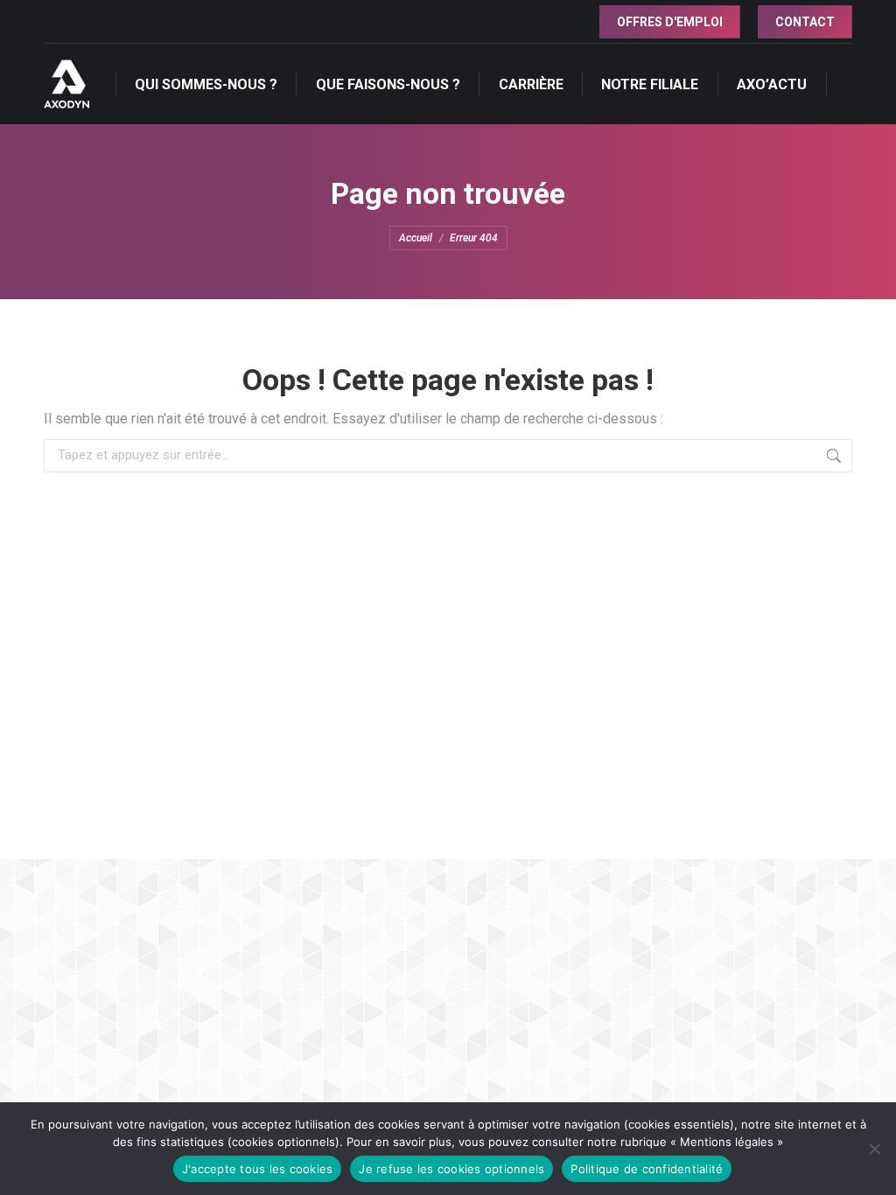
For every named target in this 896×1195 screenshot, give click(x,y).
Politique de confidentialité (646, 1169)
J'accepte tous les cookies (257, 1169)
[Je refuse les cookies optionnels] (874, 1148)
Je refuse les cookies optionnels (451, 1169)
